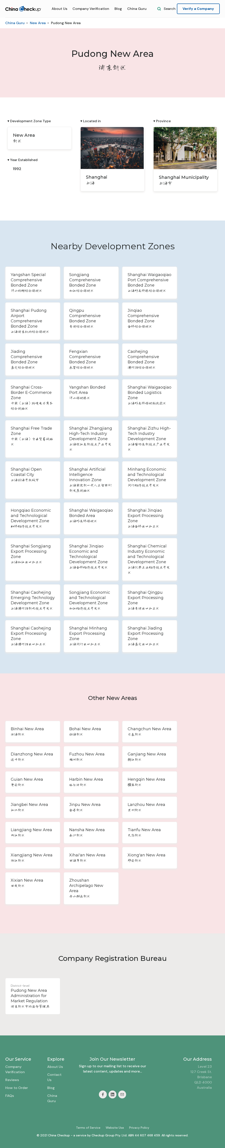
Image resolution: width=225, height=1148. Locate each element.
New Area (38, 23)
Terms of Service (88, 1128)
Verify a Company (198, 8)
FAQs (9, 1095)
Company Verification (91, 8)
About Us (59, 8)
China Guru (137, 8)
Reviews (12, 1080)
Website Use (115, 1128)
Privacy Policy (139, 1128)
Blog (118, 8)
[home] (23, 9)
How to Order (16, 1087)
